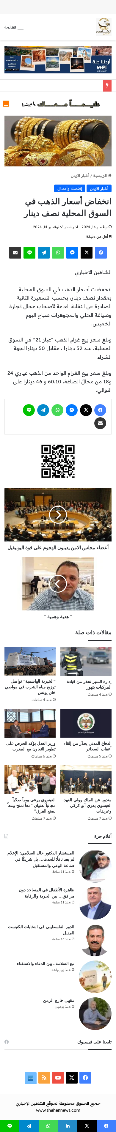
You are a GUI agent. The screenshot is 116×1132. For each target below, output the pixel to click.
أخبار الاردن (80, 175)
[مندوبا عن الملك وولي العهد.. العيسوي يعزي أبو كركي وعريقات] (86, 779)
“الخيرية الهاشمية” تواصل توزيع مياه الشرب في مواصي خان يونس (30, 687)
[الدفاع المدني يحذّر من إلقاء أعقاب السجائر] (86, 723)
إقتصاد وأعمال (69, 188)
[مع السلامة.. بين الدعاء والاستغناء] (95, 977)
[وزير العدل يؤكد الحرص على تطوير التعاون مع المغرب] (30, 723)
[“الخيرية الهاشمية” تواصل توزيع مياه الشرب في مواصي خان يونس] (30, 661)
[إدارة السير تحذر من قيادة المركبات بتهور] (86, 661)
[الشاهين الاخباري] (104, 27)
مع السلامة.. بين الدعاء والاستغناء (45, 963)
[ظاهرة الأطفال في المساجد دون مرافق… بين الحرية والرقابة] (95, 903)
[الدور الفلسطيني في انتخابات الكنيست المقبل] (95, 940)
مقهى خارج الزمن (58, 1000)
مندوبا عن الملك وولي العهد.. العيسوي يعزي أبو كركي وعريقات (87, 805)
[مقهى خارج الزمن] (95, 1013)
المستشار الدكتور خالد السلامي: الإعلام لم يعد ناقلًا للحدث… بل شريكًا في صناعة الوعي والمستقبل (40, 859)
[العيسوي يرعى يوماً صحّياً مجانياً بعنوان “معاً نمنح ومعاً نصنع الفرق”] (30, 779)
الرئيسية (100, 175)
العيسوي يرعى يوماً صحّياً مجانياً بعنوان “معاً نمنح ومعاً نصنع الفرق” (31, 805)
